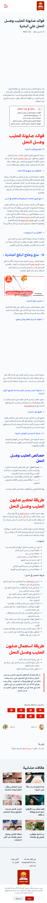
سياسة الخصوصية (29, 862)
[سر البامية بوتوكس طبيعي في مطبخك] (34, 825)
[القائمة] (6, 6)
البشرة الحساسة (30, 405)
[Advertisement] (23, 61)
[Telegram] (40, 716)
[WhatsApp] (31, 716)
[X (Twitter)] (31, 710)
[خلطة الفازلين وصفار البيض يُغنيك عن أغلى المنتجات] (12, 825)
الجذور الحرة (35, 264)
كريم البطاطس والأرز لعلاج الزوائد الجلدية (13, 788)
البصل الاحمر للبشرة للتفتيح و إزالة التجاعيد (12, 810)
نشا (26, 553)
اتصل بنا (15, 862)
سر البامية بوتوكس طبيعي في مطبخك (37, 835)
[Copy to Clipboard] (21, 716)
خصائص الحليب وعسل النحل (32, 118)
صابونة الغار (30, 581)
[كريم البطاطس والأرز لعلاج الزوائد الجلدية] (12, 778)
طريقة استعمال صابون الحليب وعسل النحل (26, 123)
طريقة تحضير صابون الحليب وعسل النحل (27, 120)
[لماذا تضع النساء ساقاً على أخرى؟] (34, 778)
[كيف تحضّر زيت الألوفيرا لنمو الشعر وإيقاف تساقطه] (34, 800)
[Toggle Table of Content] (39, 109)
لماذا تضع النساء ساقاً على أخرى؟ (35, 788)
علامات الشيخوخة (27, 220)
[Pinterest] (21, 710)
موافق (29, 898)
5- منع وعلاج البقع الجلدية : (32, 115)
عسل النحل (23, 513)
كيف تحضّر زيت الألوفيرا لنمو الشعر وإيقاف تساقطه (35, 812)
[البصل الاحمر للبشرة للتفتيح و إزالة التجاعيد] (12, 800)
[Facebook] (40, 710)
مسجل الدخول (27, 748)
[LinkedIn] (11, 710)
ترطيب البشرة (23, 158)
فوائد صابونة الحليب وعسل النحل (29, 112)
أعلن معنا (15, 859)
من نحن (33, 865)
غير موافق (19, 898)
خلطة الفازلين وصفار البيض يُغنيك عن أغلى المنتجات (12, 837)
